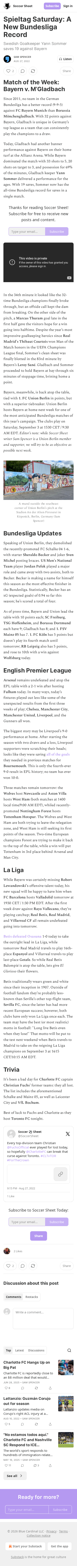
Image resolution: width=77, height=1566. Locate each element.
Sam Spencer (22, 56)
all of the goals (58, 754)
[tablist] (21, 1297)
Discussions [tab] (36, 1350)
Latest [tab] (19, 1350)
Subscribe (52, 6)
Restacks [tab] (31, 1297)
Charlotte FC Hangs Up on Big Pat (26, 1365)
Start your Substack (27, 1546)
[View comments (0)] (22, 71)
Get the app (59, 1546)
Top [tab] (8, 1350)
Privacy (51, 1531)
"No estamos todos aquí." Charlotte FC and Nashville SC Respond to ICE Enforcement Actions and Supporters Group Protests (27, 1440)
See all (12, 1476)
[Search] (69, 1350)
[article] (38, 1375)
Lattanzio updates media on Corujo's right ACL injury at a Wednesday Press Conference (25, 1411)
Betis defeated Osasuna (22, 936)
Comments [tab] (13, 1297)
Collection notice (38, 1535)
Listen (67, 59)
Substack (17, 1557)
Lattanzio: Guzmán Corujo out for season (26, 1401)
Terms (63, 1531)
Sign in (68, 6)
